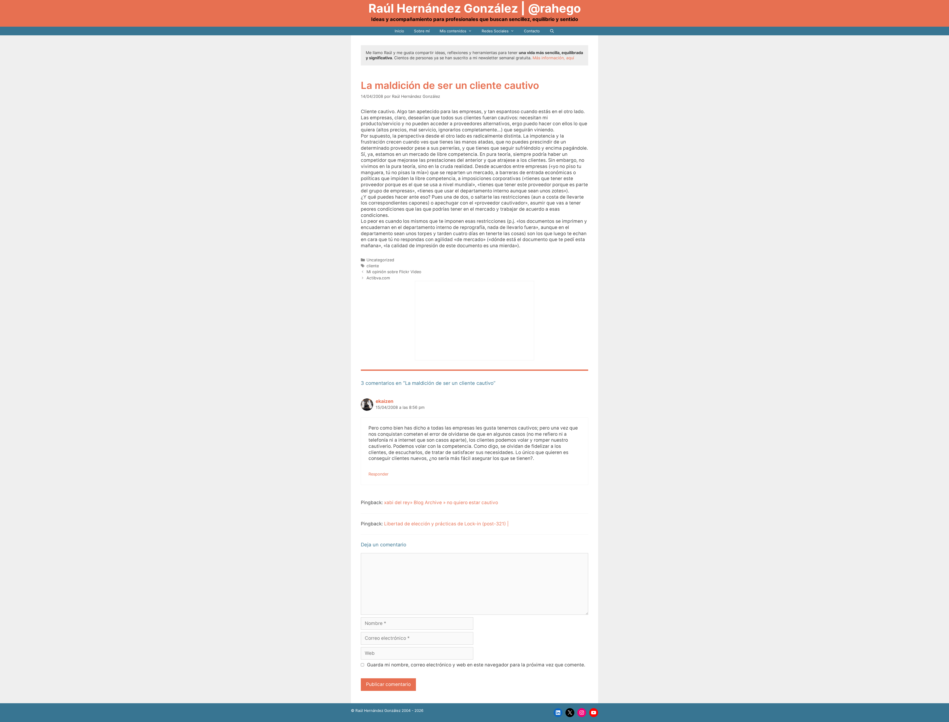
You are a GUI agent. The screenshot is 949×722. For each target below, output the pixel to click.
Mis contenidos (453, 31)
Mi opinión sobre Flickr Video (394, 271)
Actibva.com (378, 277)
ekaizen (384, 401)
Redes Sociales (495, 31)
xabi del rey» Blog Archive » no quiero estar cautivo (441, 502)
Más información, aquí (553, 57)
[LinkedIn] (558, 712)
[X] (569, 712)
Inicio (399, 31)
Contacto (532, 31)
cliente (373, 265)
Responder (378, 474)
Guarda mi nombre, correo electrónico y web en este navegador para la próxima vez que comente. (476, 665)
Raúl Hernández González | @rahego (474, 8)
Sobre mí (422, 31)
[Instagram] (581, 712)
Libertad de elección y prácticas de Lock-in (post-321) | (446, 524)
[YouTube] (593, 712)
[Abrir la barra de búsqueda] (552, 31)
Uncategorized (380, 259)
